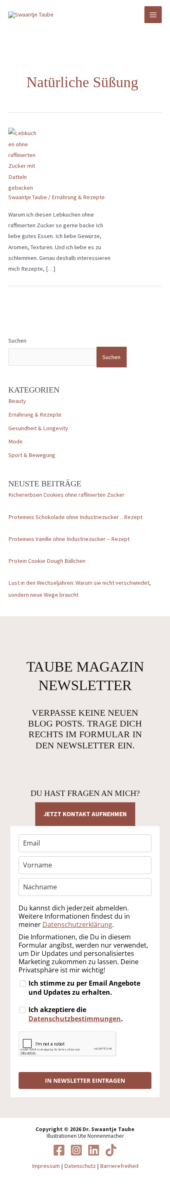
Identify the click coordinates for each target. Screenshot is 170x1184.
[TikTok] (111, 1150)
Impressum (46, 1166)
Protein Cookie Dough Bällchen (46, 561)
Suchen (17, 340)
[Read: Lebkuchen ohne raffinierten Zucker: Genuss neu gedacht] (23, 160)
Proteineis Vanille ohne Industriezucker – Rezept (69, 539)
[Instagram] (76, 1150)
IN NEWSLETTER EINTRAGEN (85, 1080)
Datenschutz (80, 1166)
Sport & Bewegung (31, 455)
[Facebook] (59, 1150)
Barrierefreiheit (119, 1166)
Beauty (17, 401)
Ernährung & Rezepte (34, 414)
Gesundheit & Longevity (38, 428)
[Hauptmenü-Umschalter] (153, 15)
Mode (15, 441)
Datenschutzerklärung (77, 924)
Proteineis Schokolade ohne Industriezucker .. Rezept (75, 517)
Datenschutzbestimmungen (74, 1018)
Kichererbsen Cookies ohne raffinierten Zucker (66, 494)
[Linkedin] (93, 1150)
